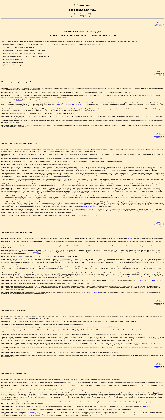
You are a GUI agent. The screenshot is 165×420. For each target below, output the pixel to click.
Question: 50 (157, 25)
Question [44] (31, 412)
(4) (3, 62)
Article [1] (130, 238)
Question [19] (75, 104)
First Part (158, 24)
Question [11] (157, 280)
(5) (3, 65)
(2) (3, 56)
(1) (3, 53)
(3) (3, 59)
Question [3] (147, 185)
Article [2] (36, 252)
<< (161, 24)
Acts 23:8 (93, 110)
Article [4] (82, 104)
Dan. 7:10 (19, 256)
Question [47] (89, 292)
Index (158, 22)
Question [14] (61, 104)
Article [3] (150, 280)
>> (163, 24)
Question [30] (142, 280)
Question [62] (147, 406)
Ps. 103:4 (18, 100)
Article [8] (68, 104)
